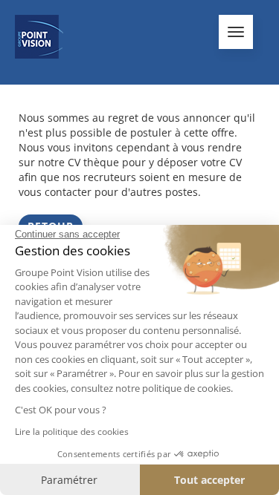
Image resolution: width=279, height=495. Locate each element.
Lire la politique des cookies (72, 431)
